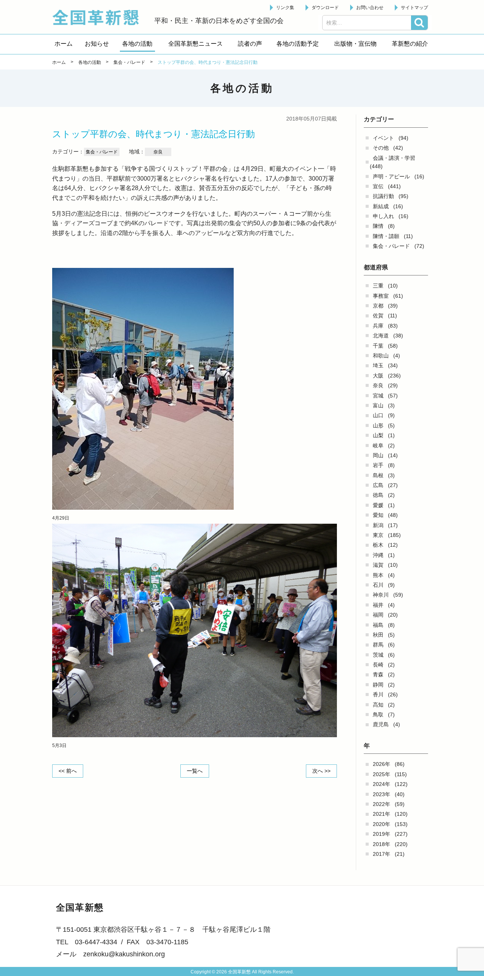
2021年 (381, 814)
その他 (381, 148)
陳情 (378, 226)
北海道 (381, 336)
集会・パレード (391, 246)
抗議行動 (383, 196)
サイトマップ (414, 7)
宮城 (378, 396)
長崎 (378, 665)
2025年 (381, 774)
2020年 (381, 824)
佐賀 (378, 315)
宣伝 (378, 186)
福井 (378, 605)
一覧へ (195, 771)
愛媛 (378, 505)
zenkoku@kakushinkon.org (124, 954)
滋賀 (378, 565)
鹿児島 (381, 724)
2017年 (381, 854)
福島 (378, 625)
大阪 (378, 376)
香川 (378, 694)
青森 (378, 674)
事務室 (381, 296)
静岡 (378, 685)
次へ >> (321, 771)
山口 (378, 415)
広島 (378, 485)
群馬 (378, 645)
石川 (378, 585)
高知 (378, 705)
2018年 (381, 844)
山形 (378, 425)
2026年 (381, 764)
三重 (378, 286)
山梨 (378, 435)
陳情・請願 (386, 236)
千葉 (378, 346)
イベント (383, 138)
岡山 (378, 455)
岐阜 (378, 445)
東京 (378, 535)
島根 (378, 475)
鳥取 (378, 715)
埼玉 (378, 365)
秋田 (378, 635)
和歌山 (381, 356)
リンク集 (285, 7)
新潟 (378, 525)
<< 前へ (68, 771)
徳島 (378, 495)
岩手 (378, 465)
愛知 (378, 515)
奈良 (378, 385)
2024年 (381, 784)
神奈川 (381, 595)
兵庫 (378, 326)
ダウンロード (325, 7)
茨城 (378, 655)
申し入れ (383, 216)
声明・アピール (391, 176)
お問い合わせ (369, 7)
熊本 (378, 575)
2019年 (381, 834)
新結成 (381, 206)
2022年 (381, 804)
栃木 (378, 545)
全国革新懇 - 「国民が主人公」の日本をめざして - (99, 17)
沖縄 (378, 555)
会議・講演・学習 (394, 158)
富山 (378, 405)
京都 (378, 306)
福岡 (378, 615)
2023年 (381, 794)
